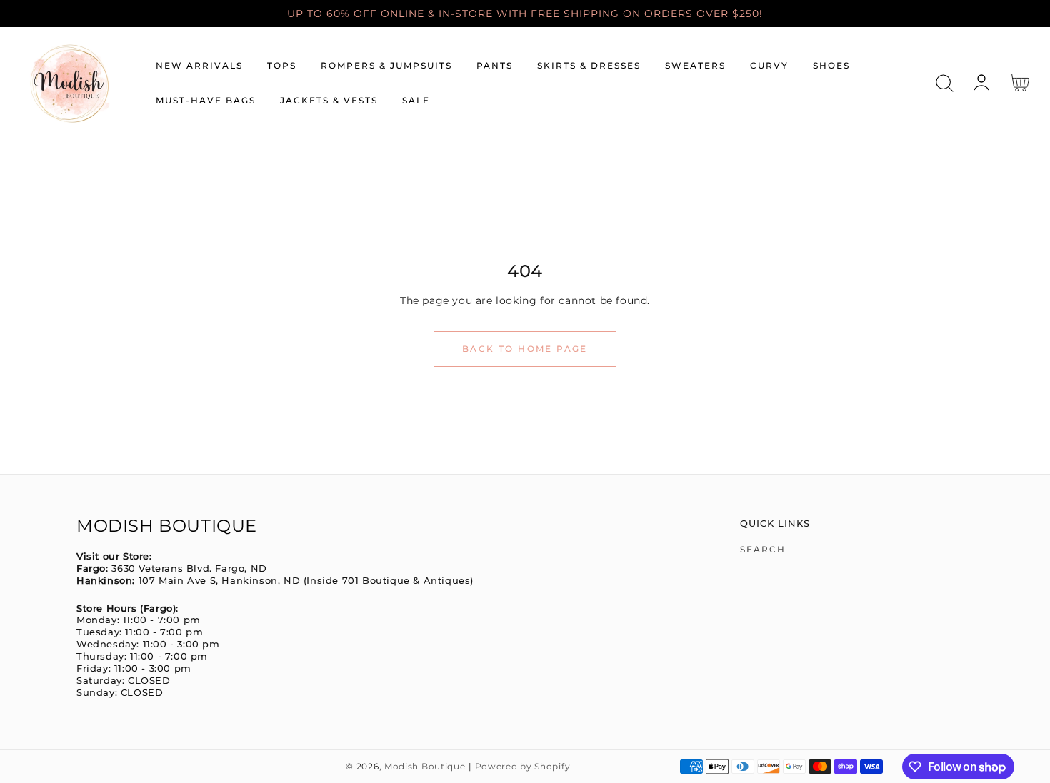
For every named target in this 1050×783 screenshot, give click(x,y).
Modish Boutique (425, 767)
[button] (945, 83)
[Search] (945, 83)
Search (763, 549)
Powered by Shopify (523, 767)
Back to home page (525, 348)
